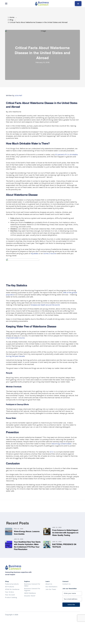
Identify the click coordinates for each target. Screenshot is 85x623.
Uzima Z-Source (49, 253)
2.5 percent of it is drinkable (66, 154)
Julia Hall (18, 95)
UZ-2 (51, 452)
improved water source (15, 338)
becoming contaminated (61, 444)
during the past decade (15, 356)
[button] (6, 3)
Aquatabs (34, 253)
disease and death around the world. (45, 305)
